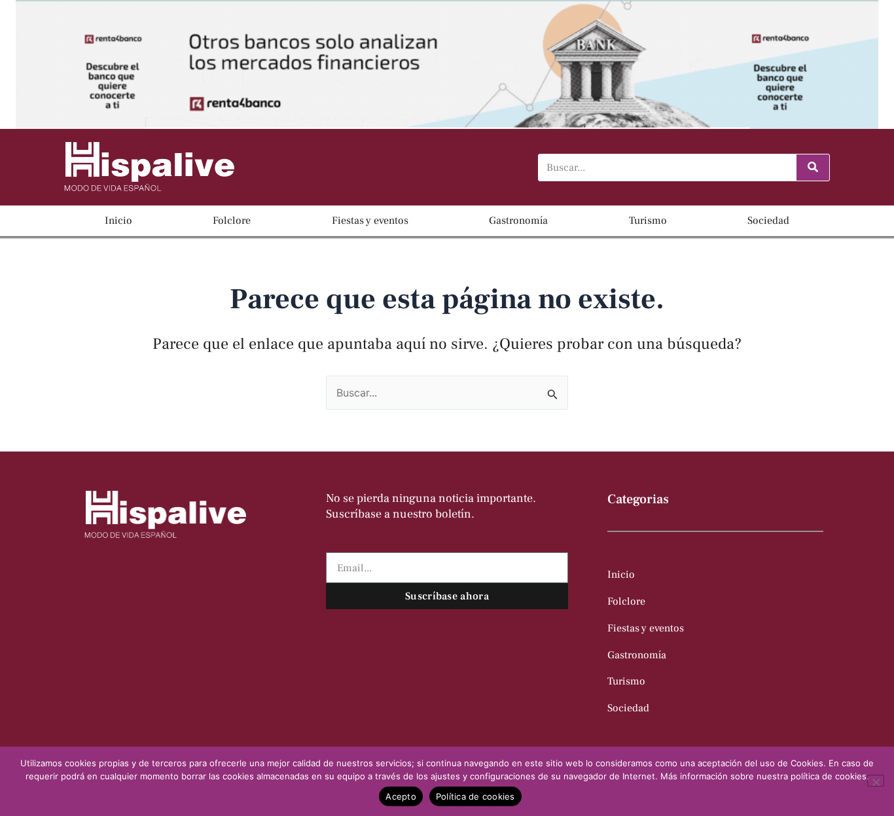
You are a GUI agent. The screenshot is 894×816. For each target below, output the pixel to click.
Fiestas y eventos (370, 220)
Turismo (648, 220)
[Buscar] (812, 167)
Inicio (118, 220)
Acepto (400, 796)
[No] (875, 781)
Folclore (232, 220)
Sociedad (768, 220)
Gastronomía (518, 220)
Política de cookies (475, 796)
